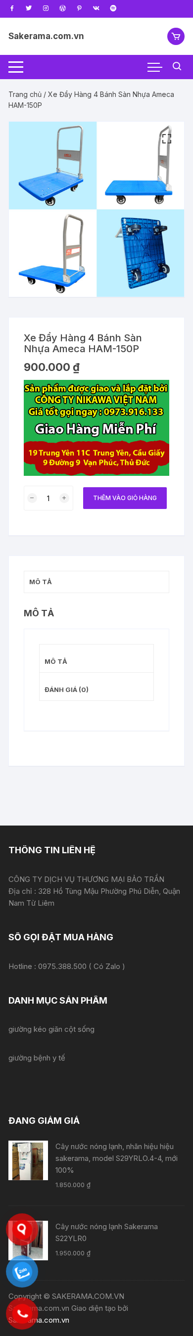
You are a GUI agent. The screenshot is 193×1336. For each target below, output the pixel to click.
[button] (166, 139)
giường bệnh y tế (36, 1057)
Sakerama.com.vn (46, 36)
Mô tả (56, 661)
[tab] (96, 659)
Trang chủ (25, 94)
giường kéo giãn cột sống (51, 1029)
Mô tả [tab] (40, 582)
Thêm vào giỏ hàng (125, 498)
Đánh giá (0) (67, 689)
